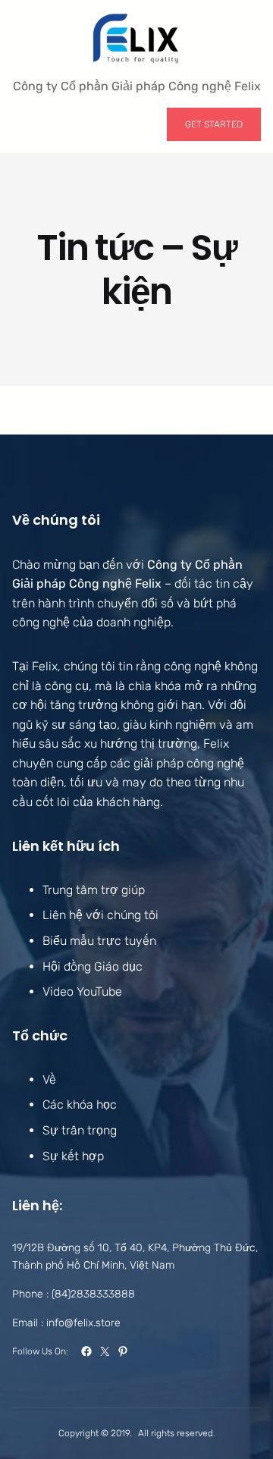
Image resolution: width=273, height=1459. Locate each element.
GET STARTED (214, 124)
